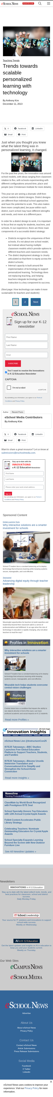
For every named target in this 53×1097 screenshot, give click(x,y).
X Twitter (26, 1069)
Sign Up (8, 494)
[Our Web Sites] (26, 966)
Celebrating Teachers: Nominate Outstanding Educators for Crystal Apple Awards (26, 831)
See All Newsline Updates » (20, 851)
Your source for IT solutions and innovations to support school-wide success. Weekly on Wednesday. (26, 922)
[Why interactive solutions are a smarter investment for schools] (26, 562)
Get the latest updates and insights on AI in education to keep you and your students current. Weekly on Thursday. (26, 947)
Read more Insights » (17, 777)
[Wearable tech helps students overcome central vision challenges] (15, 704)
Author (5, 412)
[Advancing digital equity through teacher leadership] (26, 618)
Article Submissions (26, 1048)
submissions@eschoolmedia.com (18, 453)
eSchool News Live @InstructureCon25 (26, 741)
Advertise (26, 1013)
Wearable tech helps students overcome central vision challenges (26, 686)
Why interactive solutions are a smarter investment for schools (25, 527)
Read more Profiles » (17, 719)
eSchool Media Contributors (23, 417)
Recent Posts (17, 412)
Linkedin (26, 1072)
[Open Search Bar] (39, 3)
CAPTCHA (11, 379)
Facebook (26, 1066)
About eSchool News (26, 1028)
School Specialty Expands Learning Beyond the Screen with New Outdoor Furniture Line (25, 842)
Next (35, 302)
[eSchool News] (9, 3)
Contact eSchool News (26, 1045)
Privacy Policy (19, 401)
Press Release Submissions (26, 1051)
